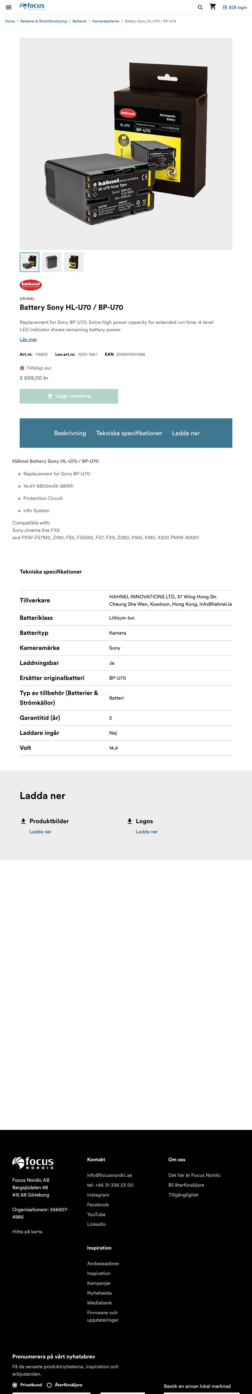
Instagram (98, 1195)
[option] (29, 262)
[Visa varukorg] (212, 7)
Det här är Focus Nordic (194, 1175)
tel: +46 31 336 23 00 (110, 1185)
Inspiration (98, 1273)
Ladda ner (41, 832)
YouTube (96, 1215)
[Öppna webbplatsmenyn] (12, 7)
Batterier (80, 21)
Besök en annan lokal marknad (197, 1386)
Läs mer (28, 339)
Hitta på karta (27, 1232)
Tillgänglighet (183, 1195)
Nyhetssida (99, 1293)
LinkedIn (96, 1224)
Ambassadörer (103, 1264)
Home (10, 21)
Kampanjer (99, 1283)
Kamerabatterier (106, 21)
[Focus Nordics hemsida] (32, 7)
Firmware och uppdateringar (102, 1316)
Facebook (98, 1205)
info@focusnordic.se (109, 1175)
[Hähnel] (31, 284)
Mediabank (99, 1303)
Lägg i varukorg (73, 396)
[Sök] (200, 7)
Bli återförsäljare (186, 1185)
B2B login (238, 7)
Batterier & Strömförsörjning (44, 21)
